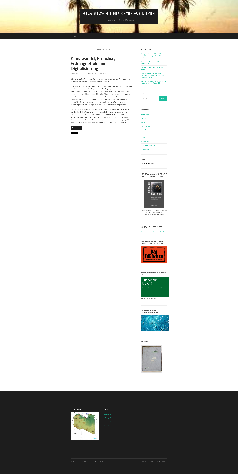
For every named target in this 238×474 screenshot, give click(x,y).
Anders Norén (155, 461)
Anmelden (107, 414)
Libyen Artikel (145, 126)
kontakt (74, 36)
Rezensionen (145, 141)
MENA (143, 138)
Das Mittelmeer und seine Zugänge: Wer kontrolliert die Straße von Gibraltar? (154, 82)
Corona (143, 118)
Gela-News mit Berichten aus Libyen (119, 13)
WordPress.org (109, 426)
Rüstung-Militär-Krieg (148, 145)
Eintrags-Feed (108, 418)
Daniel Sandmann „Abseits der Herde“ (153, 232)
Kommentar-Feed (110, 422)
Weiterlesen (76, 128)
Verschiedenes (145, 149)
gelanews (86, 73)
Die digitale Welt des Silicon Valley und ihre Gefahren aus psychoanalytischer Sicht (153, 56)
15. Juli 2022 (75, 73)
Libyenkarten (145, 134)
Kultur (143, 122)
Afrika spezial (145, 114)
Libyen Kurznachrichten (148, 130)
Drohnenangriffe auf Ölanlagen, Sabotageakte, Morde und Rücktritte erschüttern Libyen (152, 75)
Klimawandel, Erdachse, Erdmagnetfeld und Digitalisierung (93, 63)
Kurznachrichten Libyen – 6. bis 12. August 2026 (152, 68)
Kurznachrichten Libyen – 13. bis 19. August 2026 (152, 62)
